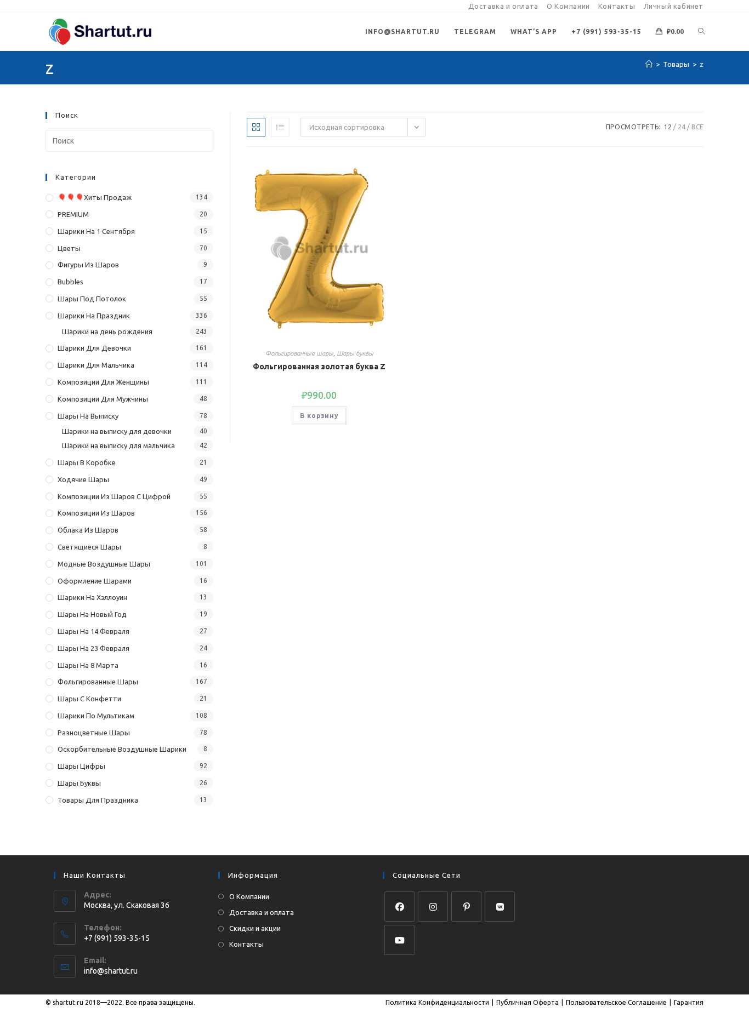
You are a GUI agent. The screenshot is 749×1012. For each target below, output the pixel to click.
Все (697, 126)
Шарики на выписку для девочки (117, 431)
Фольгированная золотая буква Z (319, 366)
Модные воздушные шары (104, 564)
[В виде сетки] (256, 127)
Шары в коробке (87, 462)
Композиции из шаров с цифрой (114, 496)
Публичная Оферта (527, 1002)
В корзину (319, 415)
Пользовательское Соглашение (616, 1002)
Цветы (69, 248)
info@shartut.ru (111, 971)
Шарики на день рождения (107, 331)
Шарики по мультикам (96, 715)
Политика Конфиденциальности (437, 1002)
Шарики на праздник (94, 315)
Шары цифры (81, 766)
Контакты (616, 6)
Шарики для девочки (94, 348)
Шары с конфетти (89, 698)
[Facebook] (399, 906)
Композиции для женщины (103, 382)
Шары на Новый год (92, 614)
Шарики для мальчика (96, 365)
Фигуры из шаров (88, 264)
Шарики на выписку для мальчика (118, 445)
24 (681, 126)
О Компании (568, 6)
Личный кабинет (673, 6)
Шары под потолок (92, 298)
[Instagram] (433, 906)
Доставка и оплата (503, 6)
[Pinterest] (466, 906)
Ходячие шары (83, 479)
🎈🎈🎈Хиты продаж (95, 197)
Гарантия (688, 1002)
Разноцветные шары (94, 732)
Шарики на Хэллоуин (92, 597)
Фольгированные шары (299, 353)
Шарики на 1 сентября (96, 231)
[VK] (500, 906)
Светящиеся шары (89, 547)
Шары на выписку (88, 416)
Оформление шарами (95, 581)
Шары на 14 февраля (93, 631)
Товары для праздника (98, 800)
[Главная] (648, 64)
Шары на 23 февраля (93, 648)
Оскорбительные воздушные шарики (122, 749)
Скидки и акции (255, 928)
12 (668, 126)
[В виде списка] (280, 127)
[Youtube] (399, 940)
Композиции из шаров (96, 513)
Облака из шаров (88, 530)
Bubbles (70, 281)
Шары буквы (355, 353)
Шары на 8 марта (88, 665)
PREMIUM (73, 214)
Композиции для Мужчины (103, 399)
